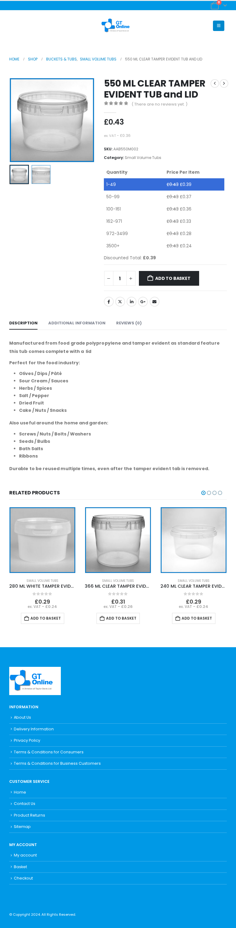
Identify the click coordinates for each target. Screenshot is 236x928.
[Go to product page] (42, 540)
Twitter (120, 302)
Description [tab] (23, 323)
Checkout (23, 878)
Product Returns (29, 815)
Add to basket (172, 278)
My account (25, 855)
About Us (22, 717)
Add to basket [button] (45, 618)
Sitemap (22, 826)
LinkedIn (131, 302)
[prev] (214, 83)
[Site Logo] (118, 26)
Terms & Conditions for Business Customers (57, 763)
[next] (224, 83)
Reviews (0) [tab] (129, 323)
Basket (20, 866)
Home (20, 792)
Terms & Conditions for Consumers (49, 752)
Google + (143, 302)
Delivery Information (34, 729)
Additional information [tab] (76, 323)
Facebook (109, 302)
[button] (14, 26)
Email (154, 302)
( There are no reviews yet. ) (159, 104)
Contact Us (24, 803)
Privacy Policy (27, 740)
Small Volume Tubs (143, 157)
